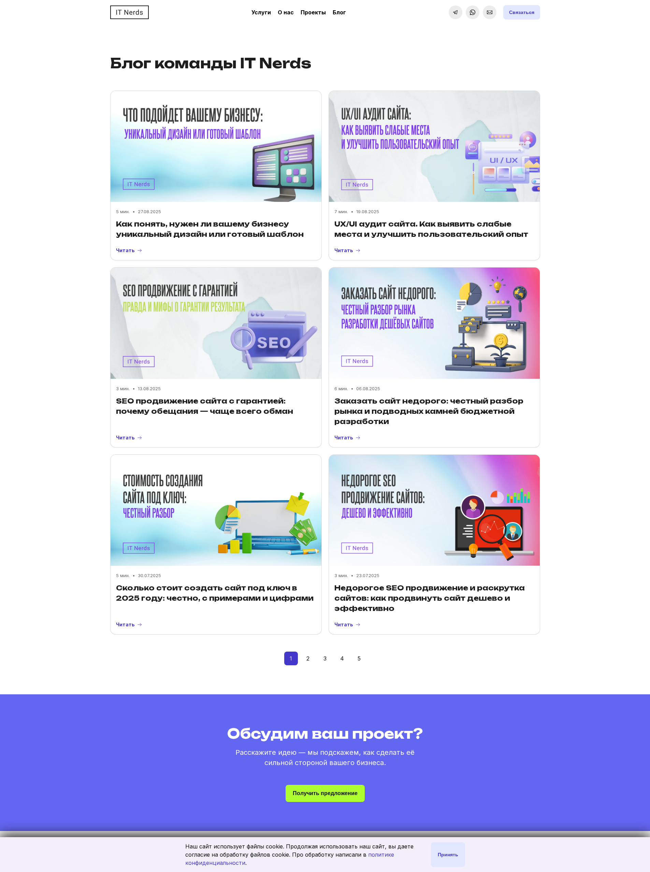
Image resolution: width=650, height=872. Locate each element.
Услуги (261, 12)
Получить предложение (325, 793)
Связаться (521, 12)
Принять (448, 854)
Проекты (313, 12)
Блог (339, 12)
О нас (286, 12)
